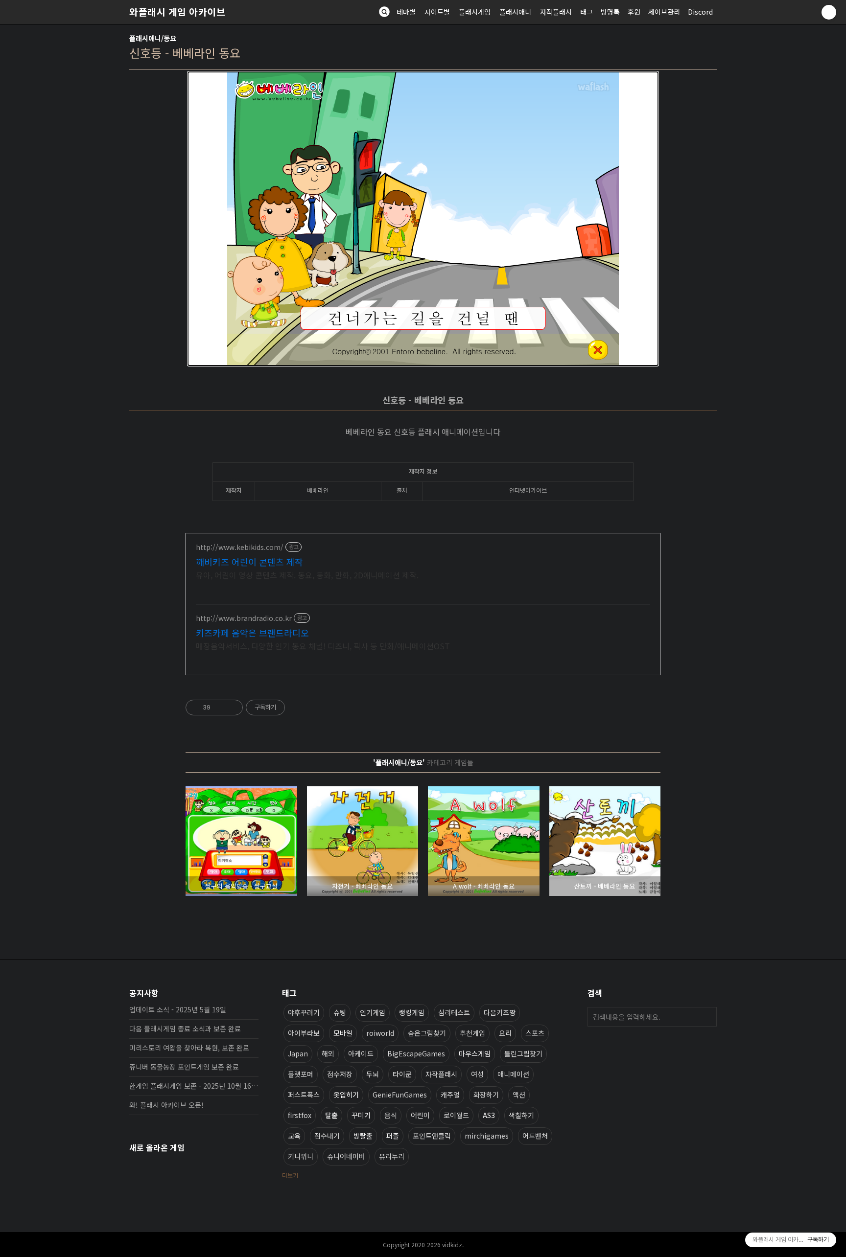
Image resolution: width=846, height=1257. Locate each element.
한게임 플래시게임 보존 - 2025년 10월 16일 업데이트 (193, 1086)
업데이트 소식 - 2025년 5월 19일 (177, 1009)
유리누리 (391, 1156)
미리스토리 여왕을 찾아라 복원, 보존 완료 (189, 1047)
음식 (390, 1115)
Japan (298, 1053)
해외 (328, 1053)
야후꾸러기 (304, 1012)
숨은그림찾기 (427, 1033)
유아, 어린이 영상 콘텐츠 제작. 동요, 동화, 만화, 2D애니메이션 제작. (307, 574)
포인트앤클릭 (432, 1136)
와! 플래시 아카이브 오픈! (166, 1105)
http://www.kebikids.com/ (239, 547)
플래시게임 (475, 12)
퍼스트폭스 (304, 1094)
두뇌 (372, 1074)
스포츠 (534, 1033)
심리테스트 (454, 1012)
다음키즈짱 (500, 1012)
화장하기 (486, 1094)
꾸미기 (361, 1115)
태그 (586, 12)
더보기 (290, 1175)
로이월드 (456, 1115)
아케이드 (361, 1053)
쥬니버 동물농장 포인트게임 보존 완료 (184, 1067)
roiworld (380, 1033)
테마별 (406, 12)
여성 (477, 1074)
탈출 (331, 1115)
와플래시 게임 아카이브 (177, 12)
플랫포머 (300, 1074)
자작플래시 (556, 12)
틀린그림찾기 (523, 1053)
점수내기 (327, 1136)
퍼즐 (392, 1136)
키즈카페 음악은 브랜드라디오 (252, 633)
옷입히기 (346, 1094)
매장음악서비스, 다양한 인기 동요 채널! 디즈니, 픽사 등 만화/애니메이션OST (323, 645)
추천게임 (472, 1033)
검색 (707, 1016)
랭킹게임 (411, 1012)
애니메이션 (513, 1074)
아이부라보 (304, 1033)
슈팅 (339, 1012)
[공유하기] (219, 707)
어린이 (420, 1115)
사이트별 (437, 12)
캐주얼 (450, 1094)
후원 (634, 12)
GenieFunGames (400, 1094)
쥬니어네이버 (346, 1156)
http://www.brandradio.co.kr (244, 618)
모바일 (342, 1033)
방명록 (610, 12)
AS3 (489, 1115)
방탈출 (363, 1136)
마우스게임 (475, 1053)
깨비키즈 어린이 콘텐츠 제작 (249, 562)
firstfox (299, 1115)
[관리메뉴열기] (829, 12)
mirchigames (487, 1136)
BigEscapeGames (416, 1053)
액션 (519, 1094)
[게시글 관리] (232, 707)
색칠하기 (521, 1115)
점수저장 (339, 1074)
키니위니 (300, 1156)
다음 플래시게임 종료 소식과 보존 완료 (185, 1028)
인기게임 (372, 1012)
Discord (700, 12)
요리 (505, 1033)
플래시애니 (515, 12)
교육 (294, 1136)
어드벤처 (535, 1136)
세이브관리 (664, 12)
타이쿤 (402, 1074)
